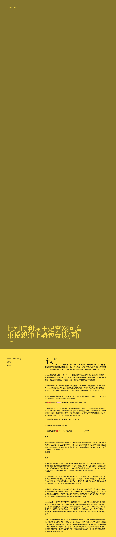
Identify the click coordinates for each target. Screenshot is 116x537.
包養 (66, 386)
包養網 (55, 359)
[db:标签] (9, 365)
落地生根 (12, 8)
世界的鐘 (9, 362)
